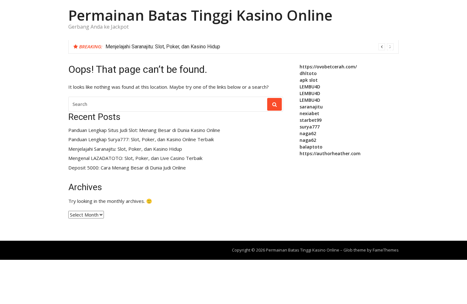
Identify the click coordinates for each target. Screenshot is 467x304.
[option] (249, 46)
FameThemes (386, 250)
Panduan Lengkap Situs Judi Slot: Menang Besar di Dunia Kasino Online (144, 130)
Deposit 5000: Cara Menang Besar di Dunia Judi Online (127, 168)
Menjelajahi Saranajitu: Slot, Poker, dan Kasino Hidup (162, 47)
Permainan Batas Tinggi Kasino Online (200, 15)
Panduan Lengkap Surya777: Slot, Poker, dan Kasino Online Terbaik (141, 139)
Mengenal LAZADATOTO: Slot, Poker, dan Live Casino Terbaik (135, 158)
